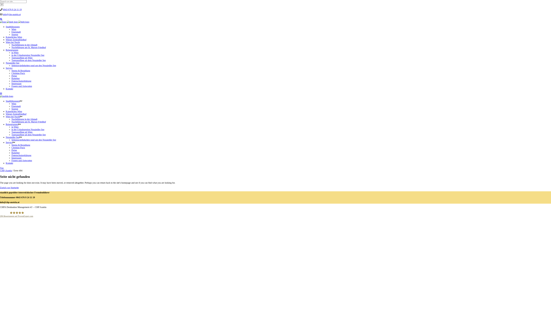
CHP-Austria (6, 170)
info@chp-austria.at (12, 14)
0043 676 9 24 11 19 (12, 9)
